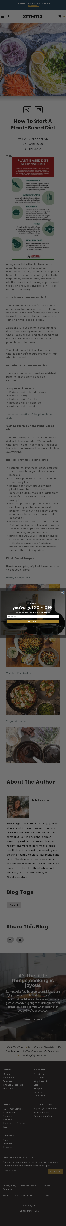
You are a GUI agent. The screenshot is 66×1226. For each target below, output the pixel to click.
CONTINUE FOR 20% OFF (33, 621)
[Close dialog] (63, 592)
